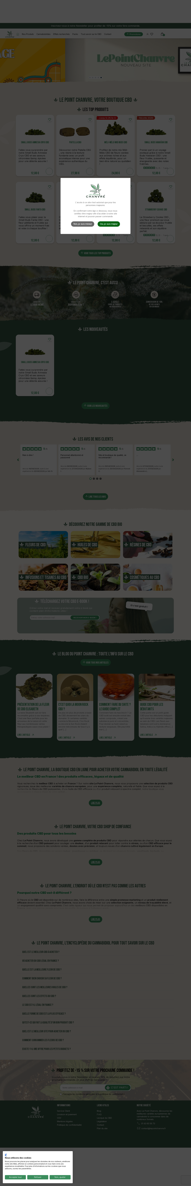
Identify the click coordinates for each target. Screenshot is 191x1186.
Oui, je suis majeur (109, 224)
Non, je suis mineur (82, 224)
